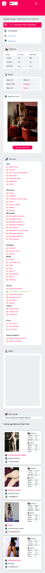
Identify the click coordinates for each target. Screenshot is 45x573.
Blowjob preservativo (16, 288)
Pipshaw (11, 207)
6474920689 (12, 31)
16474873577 (13, 567)
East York (12, 36)
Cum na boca (13, 323)
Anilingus (12, 303)
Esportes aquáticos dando (18, 338)
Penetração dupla (14, 178)
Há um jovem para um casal (18, 199)
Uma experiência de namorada (19, 291)
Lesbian (11, 254)
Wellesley (12, 41)
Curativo (11, 277)
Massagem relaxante (16, 236)
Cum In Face (13, 329)
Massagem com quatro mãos (18, 230)
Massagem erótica (15, 219)
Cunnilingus (12, 300)
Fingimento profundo (16, 294)
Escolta (11, 193)
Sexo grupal (13, 175)
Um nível (11, 170)
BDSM (11, 265)
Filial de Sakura (14, 239)
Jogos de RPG (13, 274)
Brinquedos (12, 181)
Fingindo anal (13, 311)
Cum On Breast (14, 326)
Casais (11, 202)
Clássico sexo (13, 167)
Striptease (12, 248)
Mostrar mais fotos (23, 147)
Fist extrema (13, 314)
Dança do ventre (14, 251)
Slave (10, 268)
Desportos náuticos (15, 341)
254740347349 (14, 532)
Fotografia (12, 196)
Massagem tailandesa (16, 225)
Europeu (27, 84)
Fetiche (11, 184)
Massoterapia (13, 227)
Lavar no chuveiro (14, 204)
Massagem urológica (16, 222)
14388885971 (13, 497)
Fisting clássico (14, 309)
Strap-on (12, 271)
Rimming (12, 210)
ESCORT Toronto (9, 19)
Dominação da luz (15, 262)
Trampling (12, 280)
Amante (11, 259)
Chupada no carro (15, 297)
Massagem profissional (17, 216)
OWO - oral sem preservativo (18, 172)
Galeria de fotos (13, 96)
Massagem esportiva (16, 233)
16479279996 (13, 462)
